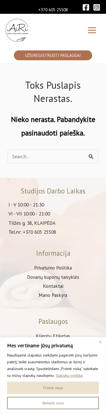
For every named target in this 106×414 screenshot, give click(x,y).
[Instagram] (96, 7)
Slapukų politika (69, 375)
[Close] (100, 342)
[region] (53, 375)
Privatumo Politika (53, 267)
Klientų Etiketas (53, 336)
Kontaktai (53, 286)
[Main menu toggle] (92, 30)
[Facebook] (86, 7)
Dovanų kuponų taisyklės (53, 277)
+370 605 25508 (53, 9)
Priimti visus (53, 387)
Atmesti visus (53, 403)
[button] (53, 55)
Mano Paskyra (53, 295)
